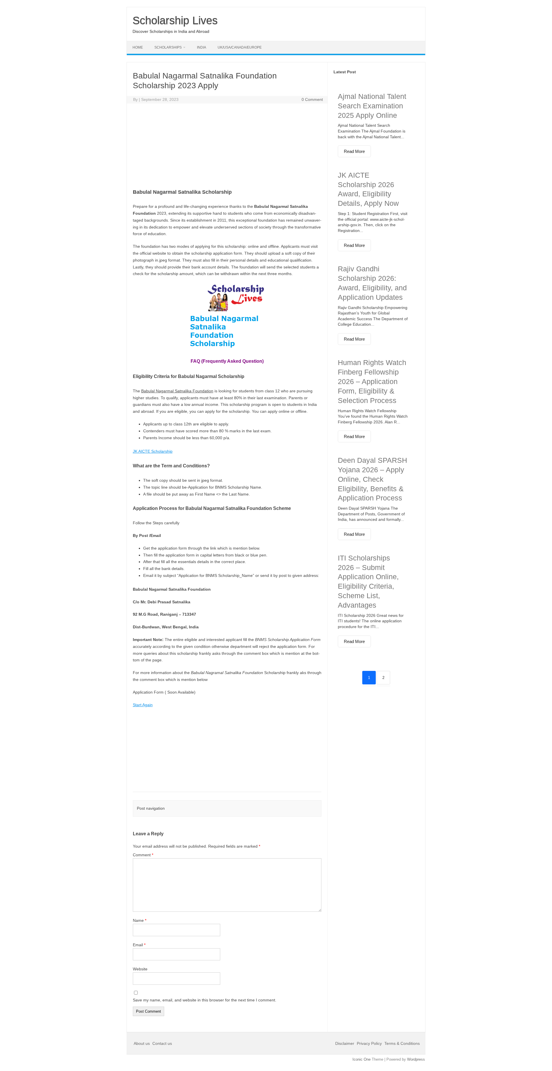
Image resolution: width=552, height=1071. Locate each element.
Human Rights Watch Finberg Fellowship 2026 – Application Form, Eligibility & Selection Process (372, 381)
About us (142, 1043)
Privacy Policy (369, 1043)
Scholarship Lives (175, 20)
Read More (354, 151)
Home (138, 47)
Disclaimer (345, 1043)
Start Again (143, 705)
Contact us (162, 1043)
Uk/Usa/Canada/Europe (240, 47)
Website (140, 969)
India (201, 47)
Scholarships (168, 47)
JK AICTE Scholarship (152, 451)
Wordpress (416, 1059)
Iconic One (361, 1059)
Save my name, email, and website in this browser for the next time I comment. (204, 1000)
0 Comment (312, 99)
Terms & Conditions (402, 1043)
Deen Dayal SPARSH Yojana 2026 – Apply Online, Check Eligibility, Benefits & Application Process (372, 479)
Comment (143, 855)
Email (139, 945)
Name (139, 920)
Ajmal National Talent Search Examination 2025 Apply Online (372, 105)
